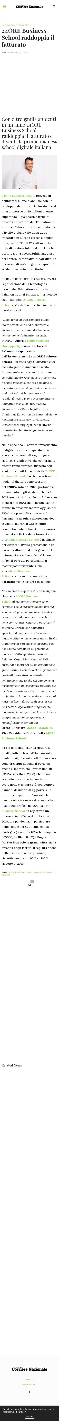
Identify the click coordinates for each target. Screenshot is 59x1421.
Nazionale (22, 24)
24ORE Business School (18, 195)
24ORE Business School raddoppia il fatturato (28, 37)
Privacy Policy (30, 1384)
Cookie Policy (18, 1411)
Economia (8, 24)
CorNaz (24, 52)
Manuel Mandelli (39, 728)
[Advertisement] (29, 83)
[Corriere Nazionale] (29, 6)
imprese (6, 875)
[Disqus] (29, 937)
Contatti (30, 1379)
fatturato (49, 872)
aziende (38, 872)
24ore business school (20, 872)
